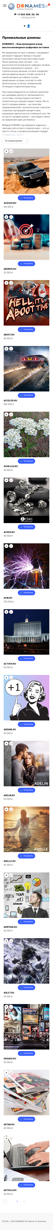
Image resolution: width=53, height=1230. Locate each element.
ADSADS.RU (10, 1058)
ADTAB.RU (9, 1124)
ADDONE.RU (10, 729)
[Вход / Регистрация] (28, 26)
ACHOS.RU (9, 532)
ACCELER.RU (10, 400)
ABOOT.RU (9, 335)
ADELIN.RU (9, 795)
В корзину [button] (28, 198)
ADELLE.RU (9, 861)
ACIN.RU (8, 598)
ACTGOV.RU (10, 664)
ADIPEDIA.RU (10, 927)
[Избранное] (24, 25)
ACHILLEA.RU (11, 466)
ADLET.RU (9, 993)
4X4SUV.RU (10, 203)
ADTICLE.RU (10, 1190)
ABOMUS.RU (10, 269)
